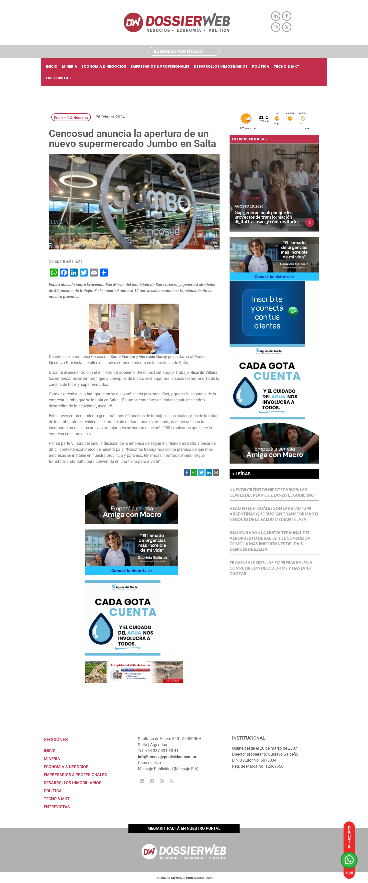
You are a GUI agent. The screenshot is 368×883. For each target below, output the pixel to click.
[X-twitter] (171, 781)
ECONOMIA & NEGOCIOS (104, 66)
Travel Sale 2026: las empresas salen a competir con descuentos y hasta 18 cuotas (271, 568)
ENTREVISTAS (58, 77)
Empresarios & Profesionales (160, 66)
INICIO (52, 66)
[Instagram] (161, 781)
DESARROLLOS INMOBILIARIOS (221, 66)
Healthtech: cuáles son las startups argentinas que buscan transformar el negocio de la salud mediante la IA (274, 514)
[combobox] (184, 51)
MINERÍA (69, 66)
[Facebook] (152, 781)
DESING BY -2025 (184, 878)
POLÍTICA (260, 66)
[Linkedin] (142, 781)
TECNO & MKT (286, 66)
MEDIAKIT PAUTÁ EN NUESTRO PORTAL (184, 828)
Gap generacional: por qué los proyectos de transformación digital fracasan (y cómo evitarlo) (267, 217)
